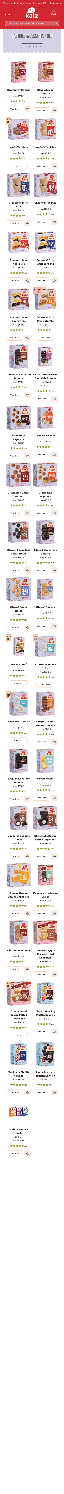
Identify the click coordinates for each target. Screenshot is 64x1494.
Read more (55, 3)
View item (14, 109)
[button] (7, 13)
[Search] (56, 23)
